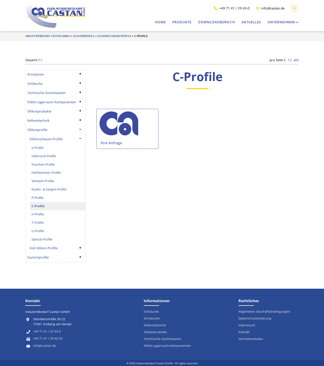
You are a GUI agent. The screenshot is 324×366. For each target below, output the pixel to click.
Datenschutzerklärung (254, 318)
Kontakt (244, 332)
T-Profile (38, 223)
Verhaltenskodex (250, 339)
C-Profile (38, 206)
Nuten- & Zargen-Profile (49, 189)
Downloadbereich (216, 22)
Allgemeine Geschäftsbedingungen (264, 312)
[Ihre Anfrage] (119, 125)
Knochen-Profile (43, 164)
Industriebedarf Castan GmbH (47, 36)
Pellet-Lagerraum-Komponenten (51, 102)
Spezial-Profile (42, 239)
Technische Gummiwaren (46, 93)
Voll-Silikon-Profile (44, 248)
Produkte (182, 22)
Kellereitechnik (38, 120)
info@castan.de (44, 346)
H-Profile (38, 214)
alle (296, 60)
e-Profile (38, 148)
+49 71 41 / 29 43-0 (47, 331)
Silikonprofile (83, 36)
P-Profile (38, 198)
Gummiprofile (38, 257)
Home (160, 22)
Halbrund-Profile (44, 156)
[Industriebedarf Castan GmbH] (55, 15)
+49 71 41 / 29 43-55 (48, 338)
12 (290, 60)
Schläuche (35, 83)
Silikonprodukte (39, 111)
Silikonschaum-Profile (114, 36)
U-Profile (38, 231)
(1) (40, 60)
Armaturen (35, 74)
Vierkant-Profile (43, 181)
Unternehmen (281, 22)
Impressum (246, 325)
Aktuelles (251, 22)
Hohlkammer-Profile (46, 173)
